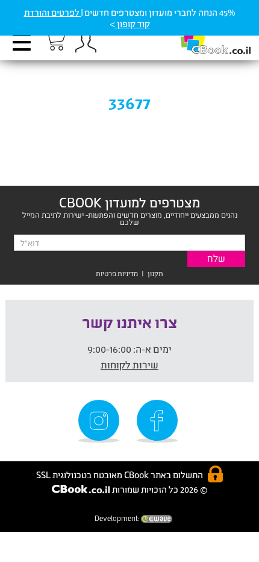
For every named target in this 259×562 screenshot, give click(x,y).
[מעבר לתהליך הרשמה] (54, 40)
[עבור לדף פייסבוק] (159, 421)
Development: (118, 518)
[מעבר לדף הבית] (203, 36)
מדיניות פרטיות (117, 273)
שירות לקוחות (129, 364)
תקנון (155, 273)
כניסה (85, 42)
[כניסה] (85, 42)
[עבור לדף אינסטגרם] (100, 421)
